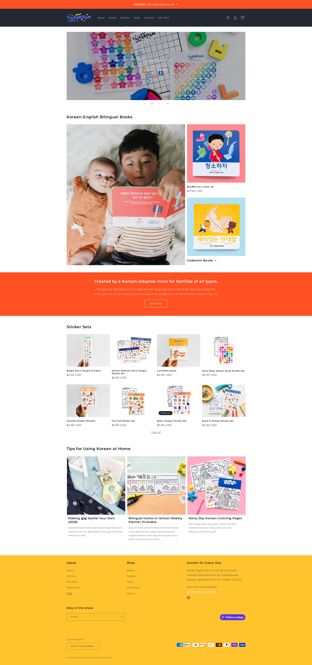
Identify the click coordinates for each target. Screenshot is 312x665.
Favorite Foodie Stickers (81, 421)
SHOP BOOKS (156, 69)
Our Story (156, 303)
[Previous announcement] (121, 4)
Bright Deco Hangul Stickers (84, 370)
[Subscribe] (121, 617)
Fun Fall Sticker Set (123, 421)
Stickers (132, 576)
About (70, 570)
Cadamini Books (200, 260)
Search (131, 593)
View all (156, 432)
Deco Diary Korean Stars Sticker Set (223, 370)
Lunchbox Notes (166, 370)
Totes (130, 581)
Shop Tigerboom (83, 657)
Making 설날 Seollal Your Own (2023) (91, 520)
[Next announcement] (190, 4)
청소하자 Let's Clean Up (200, 186)
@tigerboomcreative (201, 591)
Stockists (72, 581)
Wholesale (73, 587)
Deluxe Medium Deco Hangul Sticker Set (129, 372)
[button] (228, 17)
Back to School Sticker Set (218, 421)
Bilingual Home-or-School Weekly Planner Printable (155, 520)
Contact (71, 576)
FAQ (69, 593)
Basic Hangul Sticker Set (172, 421)
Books (131, 570)
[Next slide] (159, 103)
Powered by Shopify (102, 657)
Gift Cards (133, 587)
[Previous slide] (144, 103)
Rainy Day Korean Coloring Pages (215, 518)
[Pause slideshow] (167, 103)
